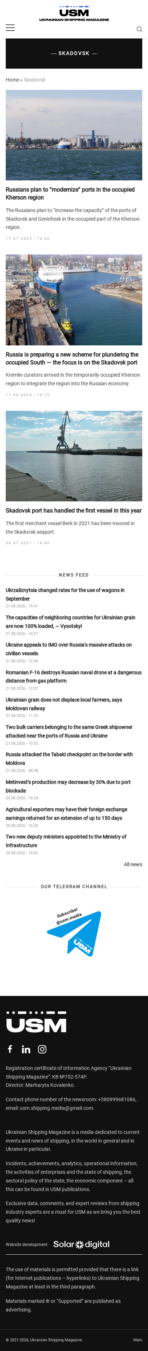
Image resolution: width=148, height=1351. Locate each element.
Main (137, 1340)
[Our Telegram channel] (74, 932)
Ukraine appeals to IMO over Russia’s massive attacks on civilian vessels (69, 649)
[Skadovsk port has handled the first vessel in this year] (74, 456)
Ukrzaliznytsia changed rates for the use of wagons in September (65, 594)
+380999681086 (116, 1099)
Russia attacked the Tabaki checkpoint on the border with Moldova (69, 759)
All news (133, 864)
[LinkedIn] (26, 1049)
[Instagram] (42, 1049)
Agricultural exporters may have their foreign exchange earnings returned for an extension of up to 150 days (66, 814)
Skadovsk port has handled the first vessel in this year (74, 510)
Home (12, 80)
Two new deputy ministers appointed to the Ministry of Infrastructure (66, 841)
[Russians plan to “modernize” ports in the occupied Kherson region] (74, 135)
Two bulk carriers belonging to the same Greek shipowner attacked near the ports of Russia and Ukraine (69, 731)
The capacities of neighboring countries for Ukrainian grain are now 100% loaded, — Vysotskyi (70, 622)
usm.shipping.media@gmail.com (56, 1108)
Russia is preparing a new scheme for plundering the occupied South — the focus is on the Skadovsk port (72, 358)
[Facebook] (10, 1049)
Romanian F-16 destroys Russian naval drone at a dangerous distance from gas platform (74, 677)
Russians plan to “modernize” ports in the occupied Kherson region (70, 193)
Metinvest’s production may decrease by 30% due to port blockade (68, 786)
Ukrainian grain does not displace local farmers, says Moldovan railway (64, 704)
